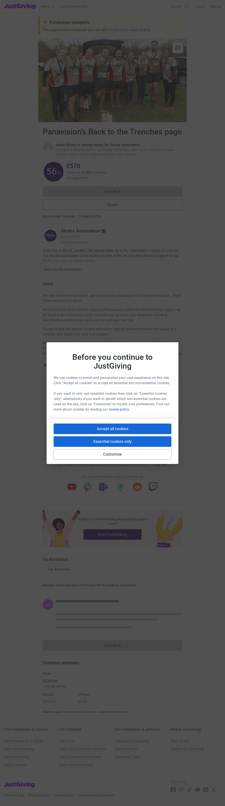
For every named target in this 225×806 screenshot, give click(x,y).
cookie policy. (119, 409)
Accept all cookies (112, 428)
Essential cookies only (112, 441)
